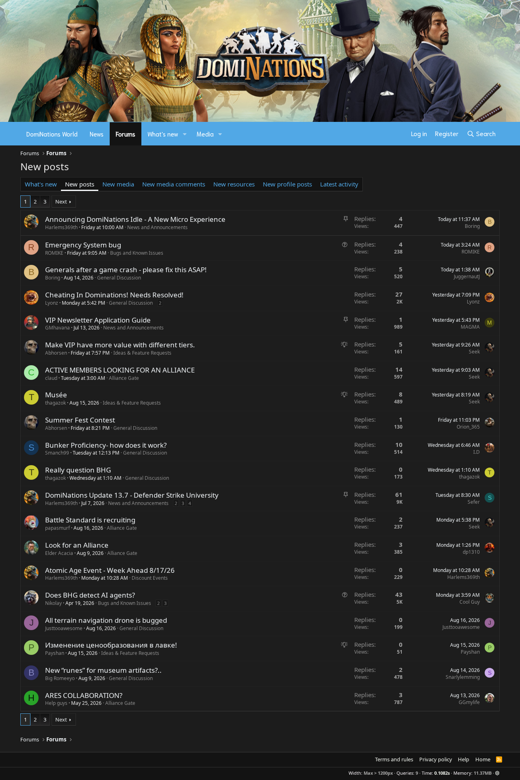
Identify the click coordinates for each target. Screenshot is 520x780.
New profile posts (287, 184)
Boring (472, 226)
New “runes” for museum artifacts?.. (103, 670)
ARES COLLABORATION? (83, 695)
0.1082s (442, 773)
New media (118, 184)
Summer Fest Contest (80, 420)
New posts (79, 184)
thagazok (55, 402)
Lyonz (51, 302)
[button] (185, 133)
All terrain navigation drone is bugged (106, 620)
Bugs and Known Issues (136, 252)
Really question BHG (78, 469)
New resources (234, 184)
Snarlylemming (463, 677)
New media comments (173, 184)
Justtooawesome (63, 628)
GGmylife (469, 702)
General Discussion (119, 277)
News (97, 134)
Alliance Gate (124, 378)
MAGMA (470, 326)
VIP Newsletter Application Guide (98, 320)
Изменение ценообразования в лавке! (111, 645)
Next (61, 201)
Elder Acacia (59, 553)
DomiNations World (52, 134)
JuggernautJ (467, 276)
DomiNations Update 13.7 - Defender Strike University (132, 495)
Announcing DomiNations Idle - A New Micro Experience (135, 219)
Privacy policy (435, 759)
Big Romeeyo (60, 678)
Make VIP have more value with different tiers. (120, 344)
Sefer (474, 501)
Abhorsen (56, 352)
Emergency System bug (83, 244)
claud (51, 378)
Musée (56, 394)
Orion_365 (468, 426)
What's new (162, 134)
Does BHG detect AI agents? (90, 595)
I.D (476, 451)
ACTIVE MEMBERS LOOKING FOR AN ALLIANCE (120, 370)
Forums (125, 134)
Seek (474, 351)
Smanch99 (57, 452)
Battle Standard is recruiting (90, 519)
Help (463, 759)
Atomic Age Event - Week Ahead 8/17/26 (110, 570)
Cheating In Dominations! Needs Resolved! (114, 294)
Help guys (56, 703)
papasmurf (57, 527)
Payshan (54, 653)
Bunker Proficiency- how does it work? (106, 445)
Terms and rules (394, 759)
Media (205, 134)
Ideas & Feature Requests (142, 352)
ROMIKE (54, 252)
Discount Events (150, 577)
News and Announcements (157, 227)
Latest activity (339, 184)
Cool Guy (469, 601)
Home (482, 759)
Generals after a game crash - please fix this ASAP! (126, 269)
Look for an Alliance (76, 545)
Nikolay (53, 603)
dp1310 (471, 551)
